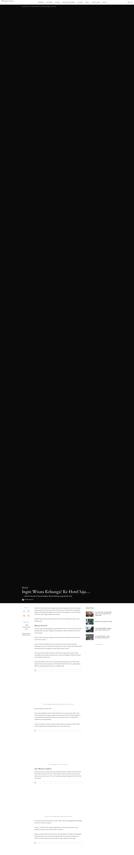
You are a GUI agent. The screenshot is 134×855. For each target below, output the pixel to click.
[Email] (28, 616)
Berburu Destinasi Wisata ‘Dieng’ (103, 621)
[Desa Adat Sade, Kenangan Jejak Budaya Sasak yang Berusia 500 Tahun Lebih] (90, 614)
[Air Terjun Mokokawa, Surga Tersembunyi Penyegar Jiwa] (90, 637)
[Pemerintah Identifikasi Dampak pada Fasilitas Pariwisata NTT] (90, 629)
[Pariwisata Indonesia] (7, 2)
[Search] (131, 2)
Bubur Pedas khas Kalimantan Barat (26, 634)
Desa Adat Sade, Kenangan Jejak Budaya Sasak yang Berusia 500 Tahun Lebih (103, 613)
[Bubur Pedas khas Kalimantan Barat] (26, 628)
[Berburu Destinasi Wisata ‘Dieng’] (90, 622)
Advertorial (25, 587)
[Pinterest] (24, 616)
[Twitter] (28, 611)
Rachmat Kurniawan (28, 599)
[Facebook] (24, 611)
